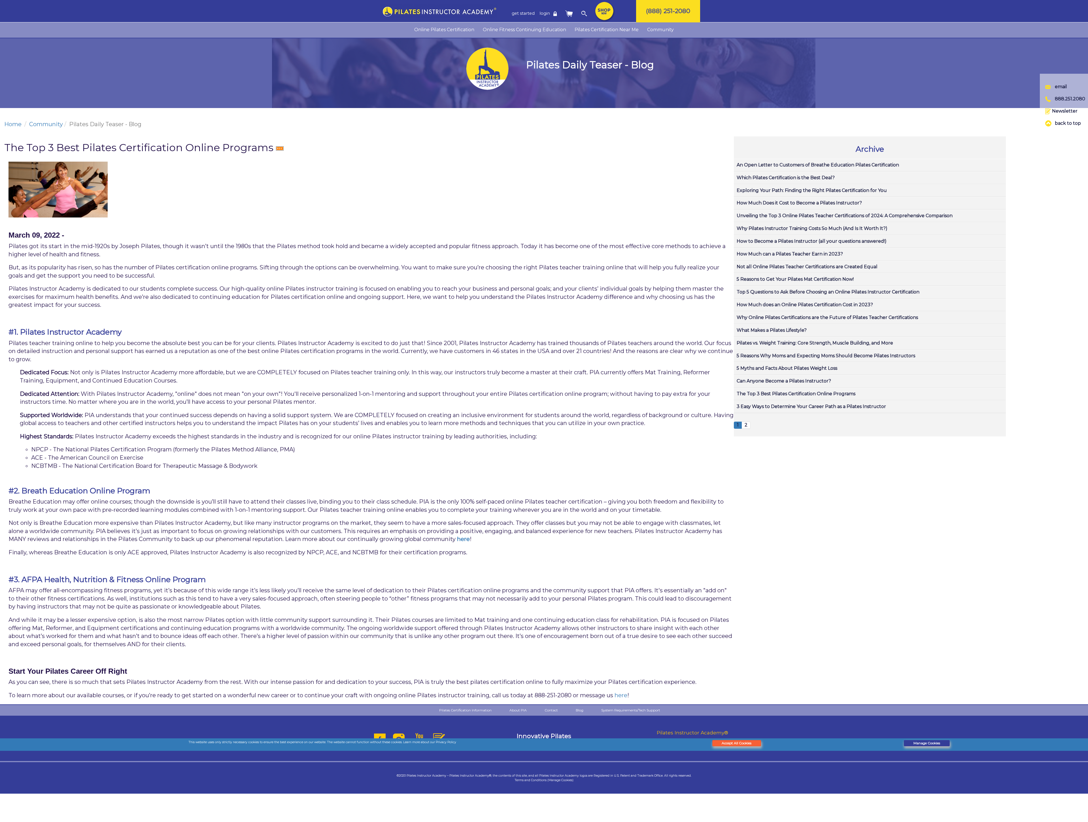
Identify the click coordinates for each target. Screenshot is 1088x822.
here (463, 539)
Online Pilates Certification (444, 29)
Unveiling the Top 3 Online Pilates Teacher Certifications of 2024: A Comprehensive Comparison (845, 215)
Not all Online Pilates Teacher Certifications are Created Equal (807, 266)
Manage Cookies (926, 743)
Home (13, 124)
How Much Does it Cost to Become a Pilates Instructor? (799, 203)
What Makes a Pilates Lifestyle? (772, 330)
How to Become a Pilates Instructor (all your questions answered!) (812, 241)
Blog (579, 710)
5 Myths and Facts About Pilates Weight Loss (787, 368)
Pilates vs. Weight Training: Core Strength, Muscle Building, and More (815, 343)
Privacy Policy (446, 742)
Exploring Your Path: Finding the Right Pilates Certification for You (812, 190)
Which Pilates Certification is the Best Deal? (786, 177)
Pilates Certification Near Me (607, 29)
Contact (551, 710)
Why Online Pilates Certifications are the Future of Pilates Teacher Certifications (827, 317)
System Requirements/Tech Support (630, 710)
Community (660, 29)
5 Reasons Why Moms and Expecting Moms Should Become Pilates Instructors (826, 355)
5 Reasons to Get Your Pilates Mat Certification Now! (795, 279)
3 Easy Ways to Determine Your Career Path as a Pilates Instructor (811, 406)
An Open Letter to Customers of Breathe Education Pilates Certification (818, 165)
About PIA (518, 710)
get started (523, 13)
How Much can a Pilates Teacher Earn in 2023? (790, 254)
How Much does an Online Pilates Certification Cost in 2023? (805, 304)
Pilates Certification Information (465, 710)
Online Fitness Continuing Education (524, 29)
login (545, 13)
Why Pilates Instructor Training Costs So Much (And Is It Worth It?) (812, 228)
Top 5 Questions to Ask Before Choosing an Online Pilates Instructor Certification (828, 292)
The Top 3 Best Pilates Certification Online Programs (796, 393)
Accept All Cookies (736, 743)
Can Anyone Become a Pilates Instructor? (784, 381)
